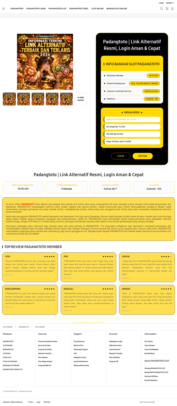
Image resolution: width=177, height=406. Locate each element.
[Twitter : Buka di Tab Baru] (163, 402)
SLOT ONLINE (8, 345)
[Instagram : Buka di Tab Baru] (167, 402)
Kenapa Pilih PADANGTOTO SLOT (156, 372)
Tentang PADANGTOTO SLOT (155, 368)
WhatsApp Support (81, 349)
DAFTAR (142, 156)
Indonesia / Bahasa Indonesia (12, 402)
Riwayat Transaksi (115, 353)
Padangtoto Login (115, 341)
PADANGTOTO (8, 341)
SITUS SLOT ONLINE (10, 361)
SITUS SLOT (7, 357)
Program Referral (44, 365)
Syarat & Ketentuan (81, 361)
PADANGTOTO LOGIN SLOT (12, 369)
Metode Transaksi (44, 353)
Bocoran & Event (44, 345)
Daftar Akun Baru (115, 345)
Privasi (30, 402)
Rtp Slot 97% (78, 345)
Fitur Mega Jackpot (45, 361)
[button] (167, 8)
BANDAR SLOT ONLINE (11, 365)
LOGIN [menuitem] (161, 3)
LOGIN (120, 156)
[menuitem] (17, 9)
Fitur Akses (149, 341)
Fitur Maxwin (43, 357)
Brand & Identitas (151, 380)
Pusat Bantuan (79, 341)
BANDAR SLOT (8, 349)
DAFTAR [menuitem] (169, 3)
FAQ (75, 353)
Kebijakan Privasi (80, 357)
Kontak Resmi (150, 353)
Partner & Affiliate (151, 376)
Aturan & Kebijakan (152, 349)
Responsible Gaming (81, 365)
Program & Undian (45, 349)
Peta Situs (47, 402)
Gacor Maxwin (150, 345)
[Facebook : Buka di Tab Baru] (158, 402)
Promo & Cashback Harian (47, 341)
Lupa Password (114, 349)
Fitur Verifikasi (114, 357)
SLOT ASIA (6, 353)
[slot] (3, 8)
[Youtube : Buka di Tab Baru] (172, 402)
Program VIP (113, 361)
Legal (38, 402)
